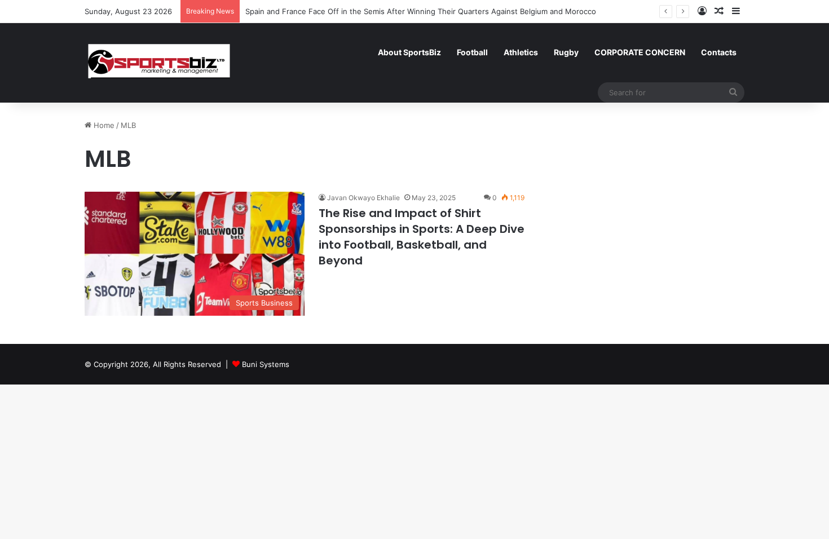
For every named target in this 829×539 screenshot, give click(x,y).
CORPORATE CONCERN (639, 52)
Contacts (719, 52)
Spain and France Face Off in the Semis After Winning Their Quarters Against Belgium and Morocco (420, 11)
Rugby (566, 52)
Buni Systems (265, 364)
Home (102, 125)
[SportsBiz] (158, 62)
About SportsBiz (409, 52)
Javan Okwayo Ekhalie (363, 197)
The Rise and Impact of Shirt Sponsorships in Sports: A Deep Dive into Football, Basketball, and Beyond (421, 236)
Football (472, 52)
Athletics (521, 52)
